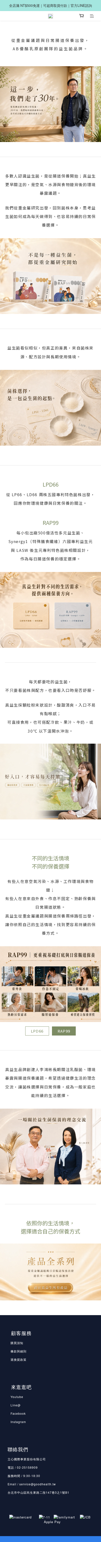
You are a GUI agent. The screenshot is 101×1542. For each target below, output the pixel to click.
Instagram (18, 1422)
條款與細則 (18, 1351)
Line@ (16, 1405)
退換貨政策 (18, 1359)
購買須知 (17, 1343)
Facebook (18, 1413)
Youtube (17, 1397)
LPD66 (37, 1031)
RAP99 (64, 1031)
